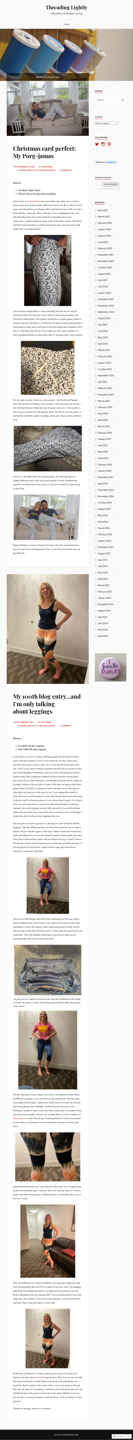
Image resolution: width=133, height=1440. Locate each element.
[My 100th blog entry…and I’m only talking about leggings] (48, 683)
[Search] (122, 100)
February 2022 (105, 356)
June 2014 (103, 623)
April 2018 (103, 458)
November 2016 (106, 496)
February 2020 (105, 407)
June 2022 (103, 331)
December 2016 (106, 490)
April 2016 (103, 521)
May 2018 (103, 451)
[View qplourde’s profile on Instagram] (103, 144)
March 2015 (104, 585)
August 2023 (104, 273)
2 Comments (66, 170)
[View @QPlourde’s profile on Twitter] (97, 144)
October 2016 (105, 502)
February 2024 (105, 248)
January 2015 (104, 598)
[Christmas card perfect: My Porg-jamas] (48, 135)
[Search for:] (110, 100)
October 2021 (105, 369)
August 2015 (104, 553)
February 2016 (105, 534)
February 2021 (105, 388)
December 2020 (106, 394)
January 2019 (104, 439)
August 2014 (104, 610)
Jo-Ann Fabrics (34, 201)
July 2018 (102, 445)
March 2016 (104, 528)
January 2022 (104, 362)
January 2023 (104, 292)
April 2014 (103, 636)
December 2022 (106, 299)
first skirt (38, 1377)
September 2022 (106, 312)
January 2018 (104, 470)
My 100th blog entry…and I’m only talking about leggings (47, 703)
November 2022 (106, 305)
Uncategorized (47, 170)
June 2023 (103, 286)
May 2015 (103, 572)
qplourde (47, 167)
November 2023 (106, 261)
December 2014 (106, 604)
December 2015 (106, 547)
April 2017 (103, 483)
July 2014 (102, 617)
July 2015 (102, 559)
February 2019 (105, 432)
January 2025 (104, 229)
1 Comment (65, 726)
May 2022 (103, 337)
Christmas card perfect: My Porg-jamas (44, 152)
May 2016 (103, 515)
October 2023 (105, 267)
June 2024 (103, 242)
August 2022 (104, 318)
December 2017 (106, 477)
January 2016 (104, 540)
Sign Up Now (110, 184)
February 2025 (105, 223)
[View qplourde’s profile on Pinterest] (109, 144)
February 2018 (105, 464)
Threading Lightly (66, 7)
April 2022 (103, 343)
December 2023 (106, 254)
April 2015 (103, 579)
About (66, 24)
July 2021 (102, 381)
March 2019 (104, 426)
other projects (19, 1118)
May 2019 (103, 413)
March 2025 (104, 216)
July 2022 (102, 324)
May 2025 (103, 210)
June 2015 (103, 566)
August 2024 (104, 235)
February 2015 (105, 591)
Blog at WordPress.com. (66, 1435)
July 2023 (102, 280)
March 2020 (104, 401)
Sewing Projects (28, 170)
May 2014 (103, 629)
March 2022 (104, 350)
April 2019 (103, 420)
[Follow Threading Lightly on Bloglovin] (106, 163)
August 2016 (104, 509)
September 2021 (106, 375)
